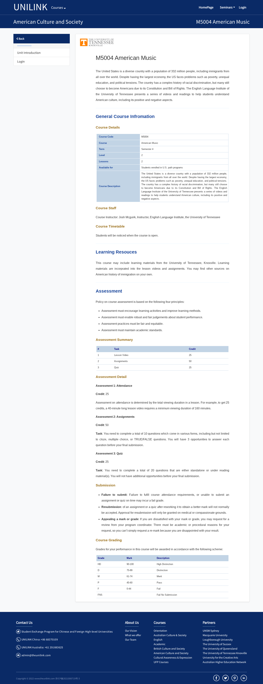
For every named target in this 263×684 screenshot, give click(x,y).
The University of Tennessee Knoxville (225, 653)
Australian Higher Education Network (224, 662)
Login (242, 7)
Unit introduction (29, 52)
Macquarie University (215, 635)
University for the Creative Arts (220, 657)
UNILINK (30, 6)
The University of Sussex (217, 644)
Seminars (226, 7)
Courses (57, 7)
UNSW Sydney (211, 630)
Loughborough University (218, 639)
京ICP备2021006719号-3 (67, 678)
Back (21, 38)
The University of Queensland (220, 648)
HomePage (206, 7)
